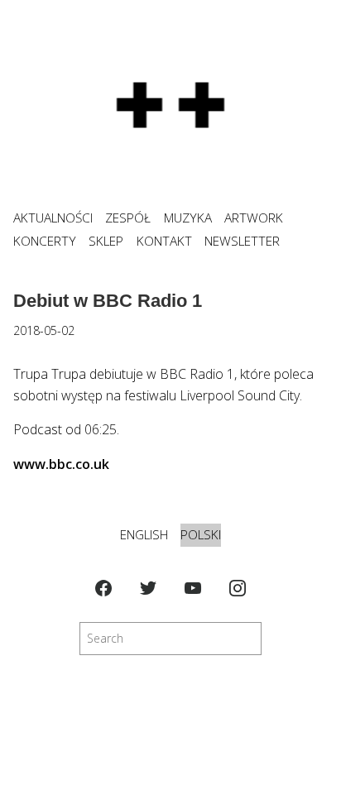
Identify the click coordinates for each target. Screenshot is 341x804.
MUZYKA (188, 218)
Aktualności (53, 218)
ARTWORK (253, 218)
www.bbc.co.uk (61, 464)
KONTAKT (164, 241)
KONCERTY (44, 241)
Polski (200, 534)
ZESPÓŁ (128, 218)
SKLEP (106, 241)
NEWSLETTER (242, 241)
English (144, 534)
